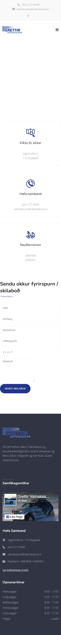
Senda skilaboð (15, 388)
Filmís (16, 479)
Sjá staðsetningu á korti (15, 570)
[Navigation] (57, 30)
